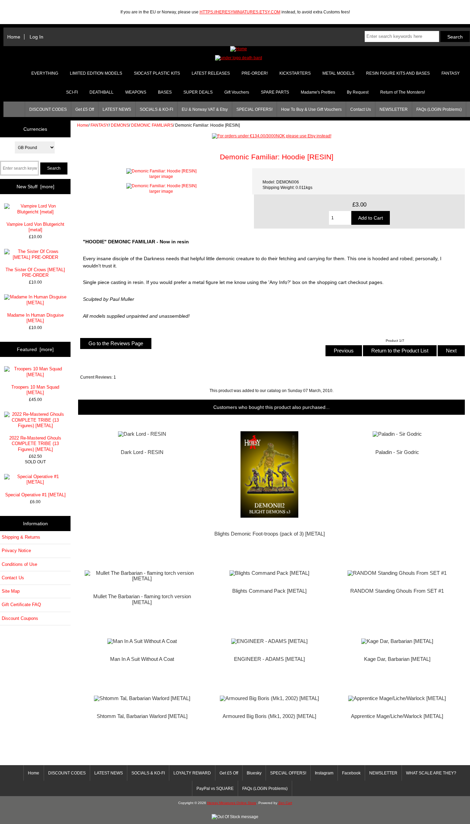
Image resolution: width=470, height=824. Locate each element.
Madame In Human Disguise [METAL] (35, 318)
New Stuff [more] (35, 186)
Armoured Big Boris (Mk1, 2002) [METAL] (269, 716)
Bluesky (254, 773)
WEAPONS (135, 92)
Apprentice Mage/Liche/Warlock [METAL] (397, 716)
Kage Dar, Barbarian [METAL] (397, 659)
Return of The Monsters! (402, 92)
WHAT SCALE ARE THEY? (431, 773)
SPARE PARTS (275, 92)
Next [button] (451, 350)
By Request (357, 92)
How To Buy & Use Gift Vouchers (311, 109)
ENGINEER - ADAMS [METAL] (269, 659)
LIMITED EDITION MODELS (96, 73)
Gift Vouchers (236, 92)
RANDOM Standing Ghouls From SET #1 (397, 591)
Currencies (35, 128)
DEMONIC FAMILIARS (152, 125)
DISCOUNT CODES (48, 109)
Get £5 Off (84, 109)
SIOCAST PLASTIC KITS (157, 73)
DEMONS (120, 125)
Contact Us (360, 109)
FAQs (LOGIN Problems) (439, 109)
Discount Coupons (20, 618)
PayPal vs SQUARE (215, 788)
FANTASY (99, 125)
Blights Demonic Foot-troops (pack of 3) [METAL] (269, 534)
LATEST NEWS (117, 109)
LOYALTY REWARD (192, 773)
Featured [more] (35, 349)
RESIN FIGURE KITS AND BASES (398, 73)
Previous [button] (343, 350)
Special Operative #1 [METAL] (35, 494)
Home (13, 37)
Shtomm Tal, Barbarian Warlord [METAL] (142, 716)
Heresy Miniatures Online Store (231, 803)
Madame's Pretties (318, 92)
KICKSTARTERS (295, 73)
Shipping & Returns (21, 537)
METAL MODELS (338, 73)
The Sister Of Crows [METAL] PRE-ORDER (35, 272)
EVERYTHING (44, 73)
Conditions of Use (19, 564)
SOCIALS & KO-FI (156, 109)
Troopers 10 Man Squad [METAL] (35, 389)
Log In (36, 37)
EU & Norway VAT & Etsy (205, 109)
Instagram (324, 773)
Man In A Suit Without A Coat (142, 659)
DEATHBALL (101, 92)
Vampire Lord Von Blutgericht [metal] (35, 227)
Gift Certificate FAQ (21, 604)
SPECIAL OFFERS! (254, 109)
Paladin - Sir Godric (397, 452)
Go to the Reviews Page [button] (116, 343)
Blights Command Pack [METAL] (269, 591)
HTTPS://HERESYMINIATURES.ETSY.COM (240, 12)
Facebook (351, 773)
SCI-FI (72, 92)
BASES (165, 92)
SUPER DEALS (198, 92)
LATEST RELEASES (211, 73)
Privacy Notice (16, 550)
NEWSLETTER (394, 109)
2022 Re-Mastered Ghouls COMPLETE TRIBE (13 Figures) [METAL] (35, 443)
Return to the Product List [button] (400, 350)
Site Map (11, 591)
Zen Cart (285, 803)
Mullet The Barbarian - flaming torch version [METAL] (142, 599)
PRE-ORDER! (255, 73)
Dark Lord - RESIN (142, 452)
